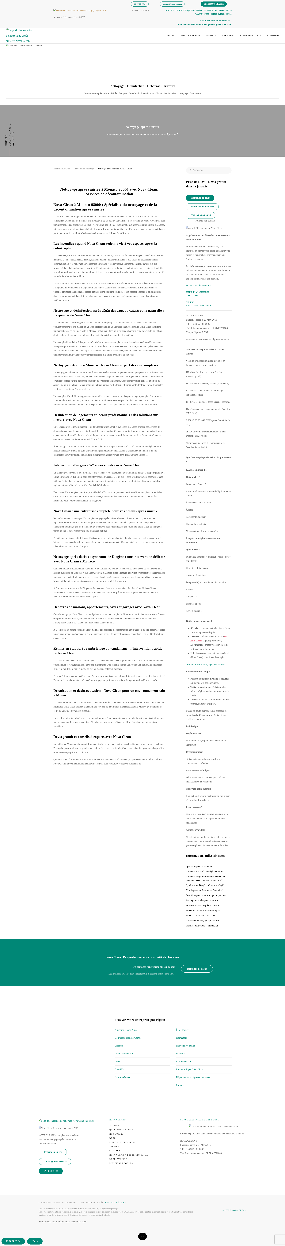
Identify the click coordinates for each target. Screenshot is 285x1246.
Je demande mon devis (250, 36)
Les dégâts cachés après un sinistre (202, 900)
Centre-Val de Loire (124, 1053)
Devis (35, 1241)
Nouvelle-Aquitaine (185, 1045)
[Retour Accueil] (19, 35)
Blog (112, 1138)
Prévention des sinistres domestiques (203, 910)
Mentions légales (121, 1163)
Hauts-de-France (122, 1077)
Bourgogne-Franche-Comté (128, 1038)
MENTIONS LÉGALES (115, 1203)
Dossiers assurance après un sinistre (202, 905)
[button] (142, 1236)
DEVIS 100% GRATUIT (214, 4)
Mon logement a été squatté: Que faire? (204, 890)
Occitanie (180, 1053)
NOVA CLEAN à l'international (128, 1155)
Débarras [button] (211, 36)
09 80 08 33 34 (140, 4)
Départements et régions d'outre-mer (193, 1077)
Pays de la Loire (183, 1061)
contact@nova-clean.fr (172, 4)
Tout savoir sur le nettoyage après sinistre (205, 664)
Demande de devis (200, 198)
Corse (117, 1061)
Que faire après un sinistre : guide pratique (205, 895)
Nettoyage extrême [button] (190, 36)
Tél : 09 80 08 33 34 (201, 215)
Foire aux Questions (122, 1142)
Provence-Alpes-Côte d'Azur (189, 1069)
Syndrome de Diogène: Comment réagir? (205, 885)
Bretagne (119, 1045)
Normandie (181, 1038)
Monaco (180, 1085)
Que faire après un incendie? (199, 866)
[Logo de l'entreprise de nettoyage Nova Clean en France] (66, 1120)
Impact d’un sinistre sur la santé (200, 915)
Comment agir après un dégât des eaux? (204, 871)
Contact (114, 1151)
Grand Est (119, 1069)
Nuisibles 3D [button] (227, 36)
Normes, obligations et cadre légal (202, 925)
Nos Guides (116, 1134)
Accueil (171, 36)
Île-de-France (182, 1030)
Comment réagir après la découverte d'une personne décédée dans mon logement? (205, 878)
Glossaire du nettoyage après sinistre (203, 920)
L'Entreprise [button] (273, 36)
